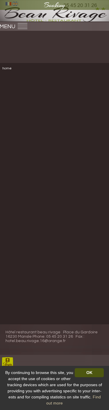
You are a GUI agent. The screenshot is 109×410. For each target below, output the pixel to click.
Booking (54, 5)
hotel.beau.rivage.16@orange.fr (36, 341)
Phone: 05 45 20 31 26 (53, 337)
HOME (7, 68)
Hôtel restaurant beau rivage (33, 332)
